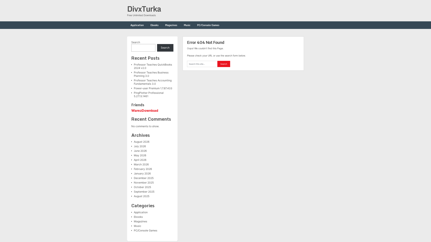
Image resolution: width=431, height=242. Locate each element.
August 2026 (142, 141)
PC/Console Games (208, 25)
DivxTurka (144, 9)
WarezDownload (144, 111)
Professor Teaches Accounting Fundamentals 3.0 (153, 82)
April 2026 (140, 160)
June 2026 (140, 150)
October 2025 (142, 187)
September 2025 (144, 191)
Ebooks (154, 25)
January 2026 (142, 173)
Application (137, 25)
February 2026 (143, 169)
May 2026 (140, 155)
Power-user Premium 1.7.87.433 (153, 88)
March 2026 (141, 164)
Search (135, 42)
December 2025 (144, 178)
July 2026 (140, 146)
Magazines (171, 25)
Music (187, 25)
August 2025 (141, 196)
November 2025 (144, 182)
